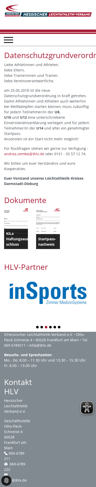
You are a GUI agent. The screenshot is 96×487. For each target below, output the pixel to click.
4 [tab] (51, 327)
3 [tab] (46, 327)
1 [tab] (38, 327)
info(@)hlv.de (40, 345)
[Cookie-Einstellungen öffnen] (6, 480)
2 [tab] (42, 327)
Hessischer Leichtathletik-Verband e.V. (40, 334)
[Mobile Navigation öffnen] (8, 39)
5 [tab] (55, 327)
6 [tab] (59, 327)
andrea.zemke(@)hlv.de (24, 153)
